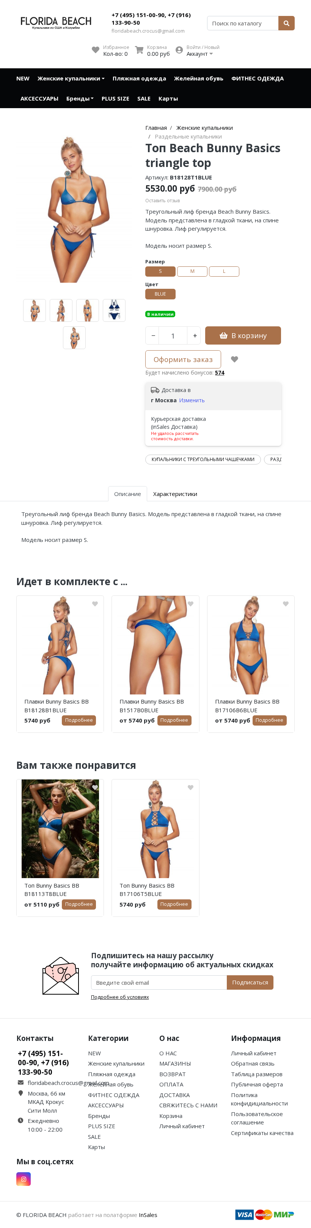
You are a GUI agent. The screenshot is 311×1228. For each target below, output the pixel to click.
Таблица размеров (257, 1074)
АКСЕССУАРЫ (39, 98)
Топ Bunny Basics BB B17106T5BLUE (146, 890)
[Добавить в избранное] (234, 359)
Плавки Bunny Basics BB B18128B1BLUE (56, 705)
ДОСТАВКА (174, 1095)
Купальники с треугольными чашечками (203, 459)
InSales (148, 1215)
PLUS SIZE (115, 98)
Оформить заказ (183, 359)
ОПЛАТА (171, 1084)
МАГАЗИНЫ (175, 1063)
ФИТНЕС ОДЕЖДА (257, 78)
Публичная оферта (257, 1084)
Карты (168, 98)
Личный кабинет (182, 1126)
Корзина (170, 1115)
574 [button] (219, 372)
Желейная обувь (198, 78)
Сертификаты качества (262, 1133)
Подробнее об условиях (120, 996)
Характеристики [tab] (175, 493)
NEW (23, 78)
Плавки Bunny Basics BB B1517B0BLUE (151, 705)
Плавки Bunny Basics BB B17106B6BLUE (247, 705)
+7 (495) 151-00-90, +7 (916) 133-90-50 (151, 18)
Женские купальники (69, 78)
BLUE (160, 294)
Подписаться (250, 982)
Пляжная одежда (139, 78)
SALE (144, 98)
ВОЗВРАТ (172, 1074)
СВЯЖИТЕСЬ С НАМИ (188, 1105)
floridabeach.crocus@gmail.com (148, 30)
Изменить (192, 400)
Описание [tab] (127, 493)
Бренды (78, 98)
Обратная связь (253, 1063)
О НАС (168, 1053)
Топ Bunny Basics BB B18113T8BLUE (51, 890)
